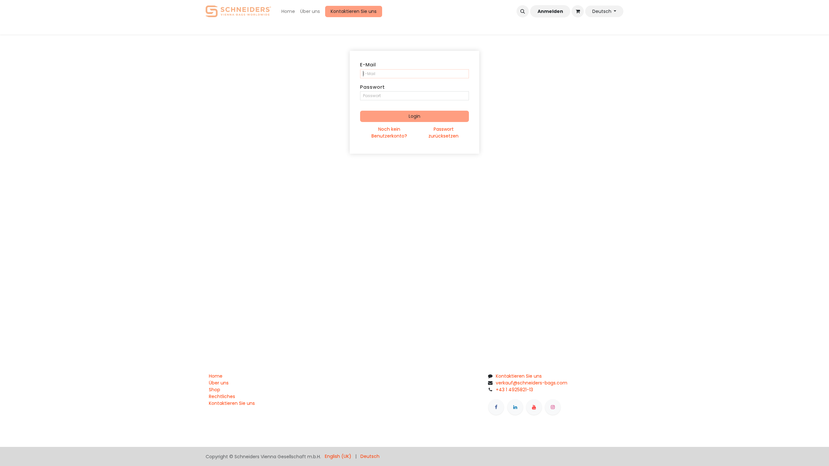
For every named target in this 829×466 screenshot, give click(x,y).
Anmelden (550, 11)
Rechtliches (222, 396)
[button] (523, 11)
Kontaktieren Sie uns (354, 11)
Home (215, 376)
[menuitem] (288, 11)
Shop (214, 389)
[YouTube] (534, 407)
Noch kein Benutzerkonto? (389, 132)
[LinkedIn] (515, 407)
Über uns (219, 383)
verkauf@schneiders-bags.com (531, 383)
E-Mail (368, 64)
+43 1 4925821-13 (514, 389)
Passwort (372, 86)
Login (414, 116)
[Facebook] (496, 407)
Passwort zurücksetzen (443, 132)
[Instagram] (553, 407)
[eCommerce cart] (578, 11)
